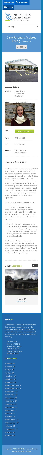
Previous (18, 47)
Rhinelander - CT (12, 420)
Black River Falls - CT (13, 385)
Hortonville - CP (11, 407)
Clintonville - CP (11, 392)
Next (25, 47)
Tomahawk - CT (11, 429)
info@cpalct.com (13, 353)
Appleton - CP (11, 376)
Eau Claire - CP (11, 398)
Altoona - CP (10, 363)
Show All (21, 47)
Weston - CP (10, 432)
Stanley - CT (10, 426)
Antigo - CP (10, 370)
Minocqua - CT (11, 410)
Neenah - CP (10, 413)
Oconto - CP (10, 417)
